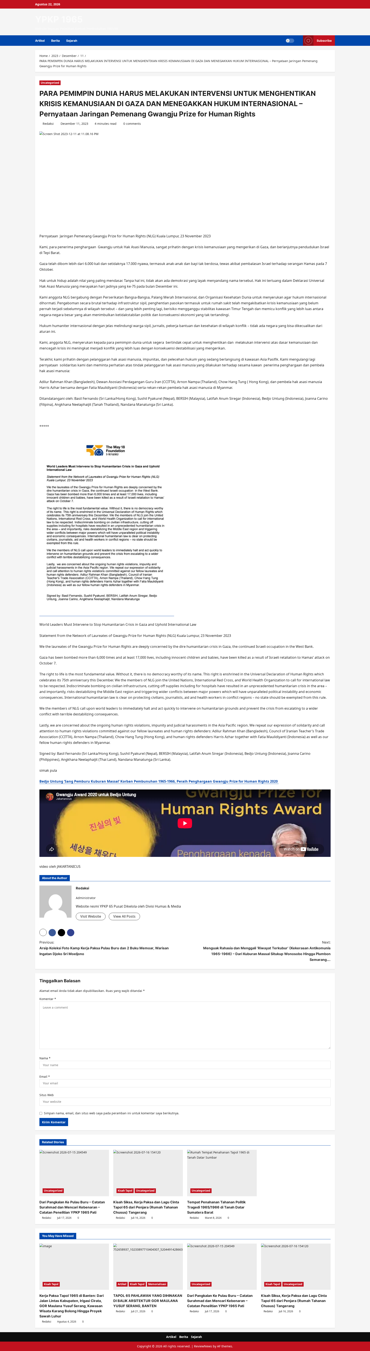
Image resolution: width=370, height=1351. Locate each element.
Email (44, 1077)
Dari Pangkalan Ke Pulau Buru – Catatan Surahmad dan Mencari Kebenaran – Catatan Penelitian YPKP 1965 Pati (72, 1207)
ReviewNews (203, 1346)
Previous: (104, 948)
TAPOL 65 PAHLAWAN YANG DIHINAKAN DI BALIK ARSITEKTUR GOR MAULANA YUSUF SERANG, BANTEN (147, 1300)
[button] (298, 40)
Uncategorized (50, 83)
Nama (45, 1058)
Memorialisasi (157, 1284)
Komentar (47, 999)
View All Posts (124, 916)
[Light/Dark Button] (290, 41)
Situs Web (46, 1095)
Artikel (40, 40)
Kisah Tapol (125, 1190)
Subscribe (324, 40)
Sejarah (71, 40)
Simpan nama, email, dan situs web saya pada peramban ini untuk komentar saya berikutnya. (111, 1113)
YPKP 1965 (59, 19)
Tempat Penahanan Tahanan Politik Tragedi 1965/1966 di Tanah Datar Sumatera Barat (216, 1207)
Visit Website (90, 916)
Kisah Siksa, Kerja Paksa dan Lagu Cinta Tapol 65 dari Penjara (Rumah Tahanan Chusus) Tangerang (146, 1207)
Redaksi (48, 124)
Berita (55, 40)
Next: (267, 951)
